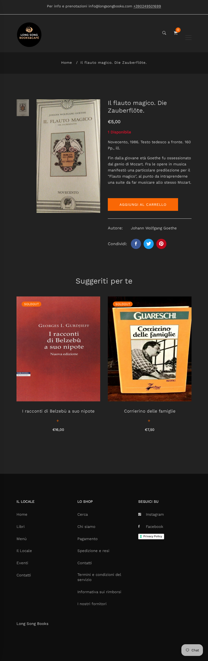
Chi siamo (86, 526)
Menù (21, 539)
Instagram (155, 514)
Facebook (154, 526)
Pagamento (87, 539)
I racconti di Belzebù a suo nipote (58, 411)
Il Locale (24, 550)
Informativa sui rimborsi (99, 592)
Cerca (82, 514)
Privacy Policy (152, 536)
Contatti (23, 575)
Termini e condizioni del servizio (99, 577)
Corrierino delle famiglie (150, 411)
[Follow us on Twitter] (149, 244)
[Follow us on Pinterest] (161, 244)
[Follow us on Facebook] (136, 244)
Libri (20, 526)
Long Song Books (32, 623)
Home (66, 62)
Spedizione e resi (93, 550)
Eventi (22, 563)
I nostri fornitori (92, 604)
